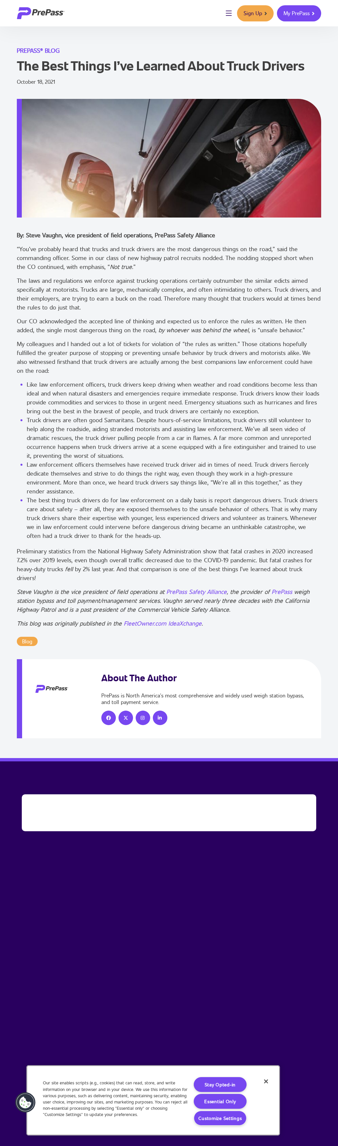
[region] (153, 1100)
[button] (25, 1102)
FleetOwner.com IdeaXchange (163, 623)
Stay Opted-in (220, 1084)
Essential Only (220, 1101)
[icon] (108, 718)
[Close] (266, 1081)
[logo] (41, 13)
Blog (27, 641)
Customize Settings (220, 1118)
